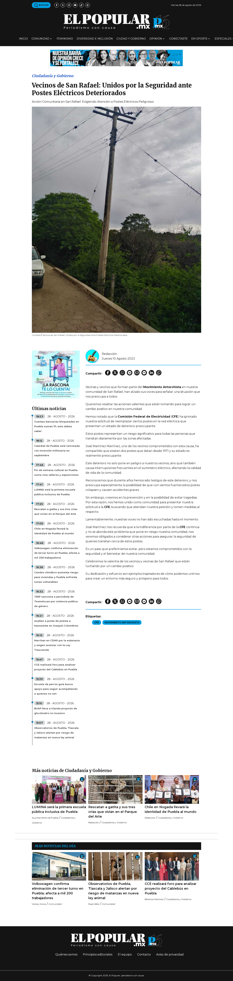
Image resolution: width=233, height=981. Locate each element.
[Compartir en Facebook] (108, 373)
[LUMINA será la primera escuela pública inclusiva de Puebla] (59, 789)
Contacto (144, 954)
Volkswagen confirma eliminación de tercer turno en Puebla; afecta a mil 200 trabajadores (57, 891)
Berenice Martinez (154, 899)
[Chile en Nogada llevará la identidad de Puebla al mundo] (172, 789)
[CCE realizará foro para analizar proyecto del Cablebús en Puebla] (172, 866)
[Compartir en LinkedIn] (151, 373)
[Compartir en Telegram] (130, 373)
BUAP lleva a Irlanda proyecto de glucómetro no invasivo (55, 711)
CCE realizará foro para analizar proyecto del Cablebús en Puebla (55, 667)
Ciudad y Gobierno (131, 38)
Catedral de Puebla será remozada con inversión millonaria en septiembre (57, 450)
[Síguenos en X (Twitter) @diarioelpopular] (62, 5)
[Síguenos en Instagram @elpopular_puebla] (69, 5)
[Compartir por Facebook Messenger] (144, 373)
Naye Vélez (93, 904)
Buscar (43, 5)
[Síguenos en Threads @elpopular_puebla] (87, 5)
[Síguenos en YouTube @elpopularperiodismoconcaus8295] (75, 5)
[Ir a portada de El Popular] (116, 21)
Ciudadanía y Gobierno (52, 75)
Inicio (23, 38)
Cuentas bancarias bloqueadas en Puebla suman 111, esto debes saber (56, 426)
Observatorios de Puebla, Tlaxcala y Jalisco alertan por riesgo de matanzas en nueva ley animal (56, 732)
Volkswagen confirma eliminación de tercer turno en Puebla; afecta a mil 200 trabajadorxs (57, 553)
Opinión (155, 38)
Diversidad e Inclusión (95, 38)
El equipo (125, 954)
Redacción (109, 354)
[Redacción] (92, 356)
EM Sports (199, 38)
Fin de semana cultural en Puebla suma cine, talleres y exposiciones (56, 472)
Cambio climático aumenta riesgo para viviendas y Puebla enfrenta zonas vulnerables (56, 577)
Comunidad (40, 38)
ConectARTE (178, 38)
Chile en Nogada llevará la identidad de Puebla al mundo (54, 531)
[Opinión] (116, 57)
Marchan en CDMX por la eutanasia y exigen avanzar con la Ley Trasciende (57, 645)
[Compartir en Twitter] (115, 373)
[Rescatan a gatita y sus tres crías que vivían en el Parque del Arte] (115, 789)
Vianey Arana (39, 904)
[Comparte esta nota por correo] (137, 373)
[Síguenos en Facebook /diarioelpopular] (56, 5)
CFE (96, 622)
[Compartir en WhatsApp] (122, 373)
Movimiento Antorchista (122, 622)
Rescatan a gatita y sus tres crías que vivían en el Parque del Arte (55, 511)
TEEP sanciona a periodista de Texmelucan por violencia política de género (56, 601)
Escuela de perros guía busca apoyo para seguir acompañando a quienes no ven (56, 689)
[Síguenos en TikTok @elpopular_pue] (81, 5)
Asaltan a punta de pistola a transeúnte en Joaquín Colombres (56, 623)
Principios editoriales (97, 954)
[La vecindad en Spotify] (56, 374)
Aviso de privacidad (170, 954)
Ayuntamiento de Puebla (45, 817)
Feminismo (65, 38)
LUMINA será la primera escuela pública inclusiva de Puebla (54, 492)
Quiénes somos (66, 954)
